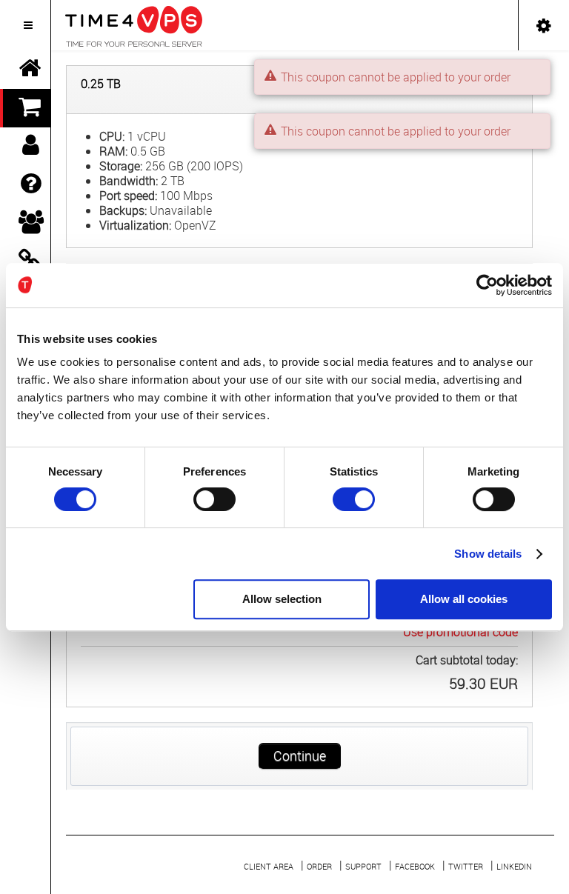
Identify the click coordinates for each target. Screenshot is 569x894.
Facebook (415, 866)
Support (363, 866)
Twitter (465, 866)
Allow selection (282, 599)
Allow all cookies (464, 599)
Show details (488, 553)
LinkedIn (514, 866)
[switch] (214, 499)
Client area (268, 866)
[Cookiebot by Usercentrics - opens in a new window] (487, 285)
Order (319, 866)
